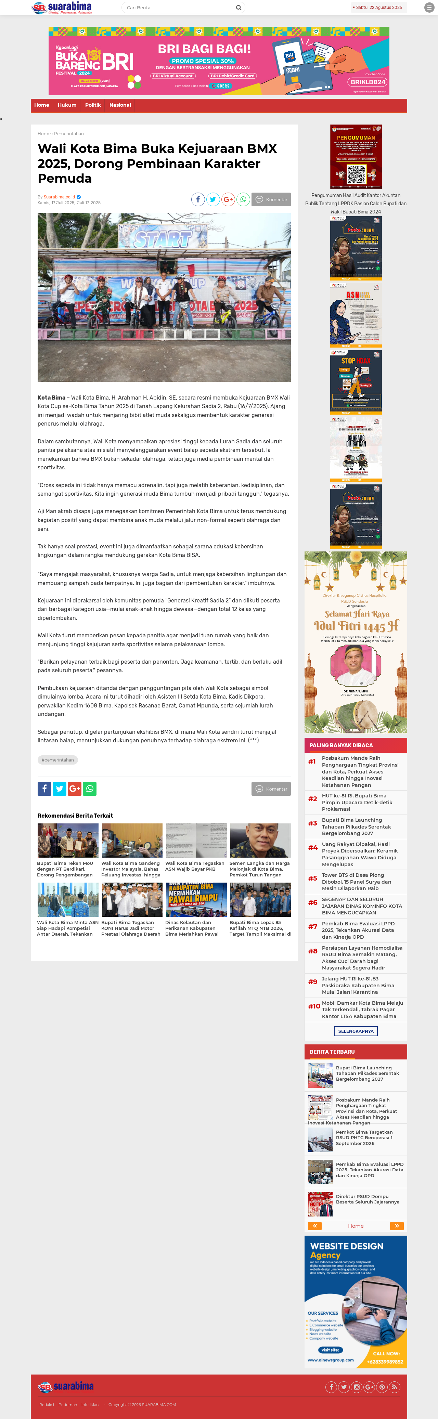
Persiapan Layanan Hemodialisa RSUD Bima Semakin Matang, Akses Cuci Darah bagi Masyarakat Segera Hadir (362, 958)
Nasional (120, 105)
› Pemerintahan (68, 133)
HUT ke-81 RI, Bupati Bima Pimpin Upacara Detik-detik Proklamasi (357, 802)
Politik (93, 105)
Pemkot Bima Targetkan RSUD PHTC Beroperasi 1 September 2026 (364, 1137)
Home (41, 105)
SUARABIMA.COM (159, 1404)
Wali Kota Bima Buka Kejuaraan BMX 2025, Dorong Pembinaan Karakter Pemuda (157, 163)
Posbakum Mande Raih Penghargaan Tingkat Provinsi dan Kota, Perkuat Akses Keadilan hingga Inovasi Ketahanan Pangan (360, 771)
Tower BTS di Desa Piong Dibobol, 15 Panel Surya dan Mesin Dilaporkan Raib (356, 881)
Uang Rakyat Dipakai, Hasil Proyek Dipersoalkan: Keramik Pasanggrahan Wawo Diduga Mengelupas (360, 854)
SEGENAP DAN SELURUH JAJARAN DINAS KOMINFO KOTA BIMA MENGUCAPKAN (362, 906)
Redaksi (46, 1404)
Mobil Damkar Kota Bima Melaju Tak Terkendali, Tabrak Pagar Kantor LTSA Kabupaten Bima (362, 1009)
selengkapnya (356, 1031)
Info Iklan (90, 1404)
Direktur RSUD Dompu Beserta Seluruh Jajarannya (368, 1199)
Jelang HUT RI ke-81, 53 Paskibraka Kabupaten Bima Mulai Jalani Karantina (358, 985)
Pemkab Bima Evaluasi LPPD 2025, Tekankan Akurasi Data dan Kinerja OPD (358, 930)
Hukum (67, 105)
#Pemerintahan (58, 760)
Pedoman (68, 1404)
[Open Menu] (429, 7)
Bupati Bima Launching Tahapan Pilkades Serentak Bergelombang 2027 (356, 826)
